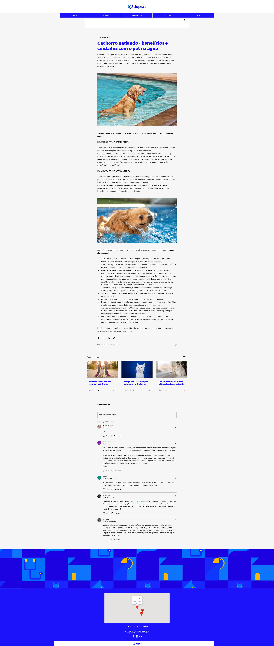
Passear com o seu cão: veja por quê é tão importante (100, 383)
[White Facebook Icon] (133, 636)
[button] (185, 20)
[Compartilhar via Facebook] (98, 338)
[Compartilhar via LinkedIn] (109, 338)
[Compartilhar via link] (114, 338)
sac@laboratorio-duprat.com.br (137, 633)
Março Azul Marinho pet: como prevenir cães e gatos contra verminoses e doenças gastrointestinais (136, 383)
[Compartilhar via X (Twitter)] (104, 338)
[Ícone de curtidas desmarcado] (104, 436)
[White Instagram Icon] (137, 636)
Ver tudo (184, 356)
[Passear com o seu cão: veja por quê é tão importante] (102, 369)
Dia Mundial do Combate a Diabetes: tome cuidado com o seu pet (171, 383)
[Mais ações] (175, 426)
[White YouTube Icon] (140, 636)
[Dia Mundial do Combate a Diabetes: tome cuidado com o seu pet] (171, 369)
